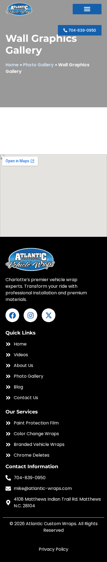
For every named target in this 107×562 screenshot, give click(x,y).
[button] (87, 9)
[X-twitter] (48, 315)
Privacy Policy (53, 549)
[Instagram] (30, 315)
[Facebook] (12, 315)
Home (12, 65)
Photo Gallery (38, 65)
